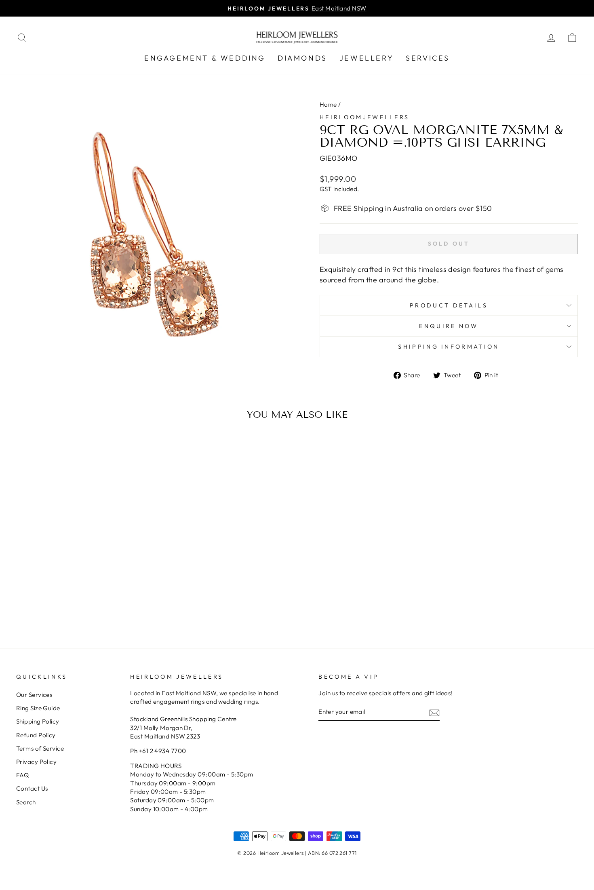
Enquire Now (448, 326)
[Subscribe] (434, 712)
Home (328, 104)
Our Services (34, 695)
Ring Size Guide (38, 708)
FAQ (22, 775)
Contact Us (32, 788)
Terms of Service (40, 748)
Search (26, 802)
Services (428, 58)
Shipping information (448, 346)
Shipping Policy (37, 721)
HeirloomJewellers (364, 117)
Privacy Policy (36, 762)
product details (449, 305)
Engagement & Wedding (204, 58)
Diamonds (302, 58)
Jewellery (366, 58)
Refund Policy (36, 735)
